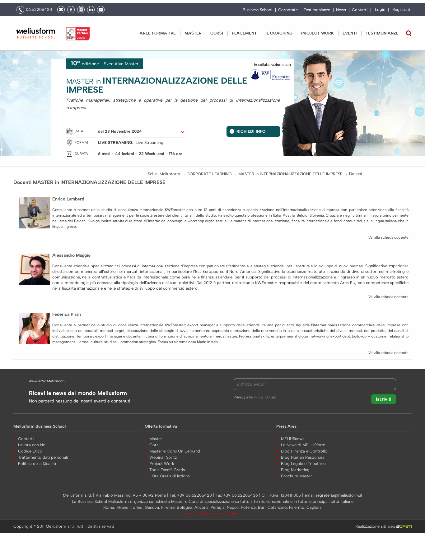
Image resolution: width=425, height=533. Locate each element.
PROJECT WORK (317, 33)
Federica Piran (66, 314)
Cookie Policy (226, 513)
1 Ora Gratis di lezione (169, 476)
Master (193, 33)
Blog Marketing (295, 469)
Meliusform (170, 174)
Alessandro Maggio (71, 255)
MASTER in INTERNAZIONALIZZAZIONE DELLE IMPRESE (290, 174)
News (341, 10)
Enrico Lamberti (68, 199)
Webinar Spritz (163, 457)
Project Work (161, 463)
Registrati (401, 9)
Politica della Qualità (37, 463)
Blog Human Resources (302, 457)
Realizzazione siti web (375, 526)
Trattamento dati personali (43, 457)
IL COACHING (278, 33)
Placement (244, 33)
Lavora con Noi (32, 445)
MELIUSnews (292, 438)
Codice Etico (30, 451)
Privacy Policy (199, 513)
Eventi (350, 33)
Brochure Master (296, 476)
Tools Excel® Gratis (167, 469)
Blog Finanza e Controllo (304, 451)
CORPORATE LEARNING (209, 174)
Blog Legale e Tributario (303, 463)
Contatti (359, 10)
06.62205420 (39, 9)
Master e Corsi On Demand (174, 451)
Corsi (216, 33)
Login (380, 9)
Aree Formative (158, 33)
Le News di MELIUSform (303, 445)
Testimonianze (317, 10)
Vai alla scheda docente (388, 237)
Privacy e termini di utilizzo (255, 397)
